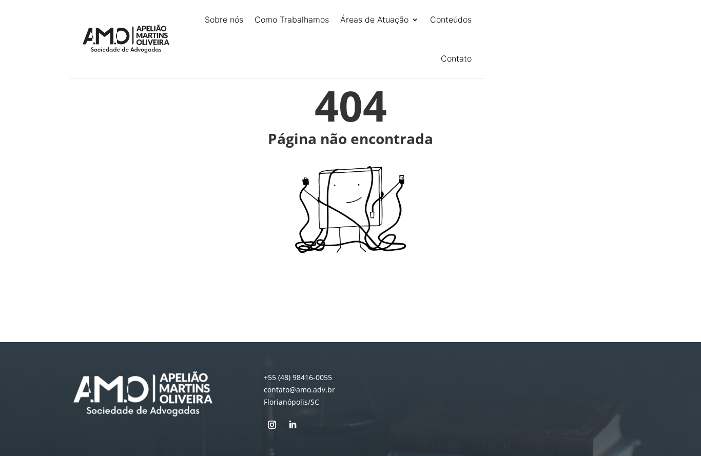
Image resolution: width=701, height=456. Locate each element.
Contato (456, 58)
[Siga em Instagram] (272, 425)
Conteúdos (451, 19)
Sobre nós (224, 19)
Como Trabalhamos (292, 19)
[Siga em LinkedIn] (292, 425)
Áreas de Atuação (374, 19)
